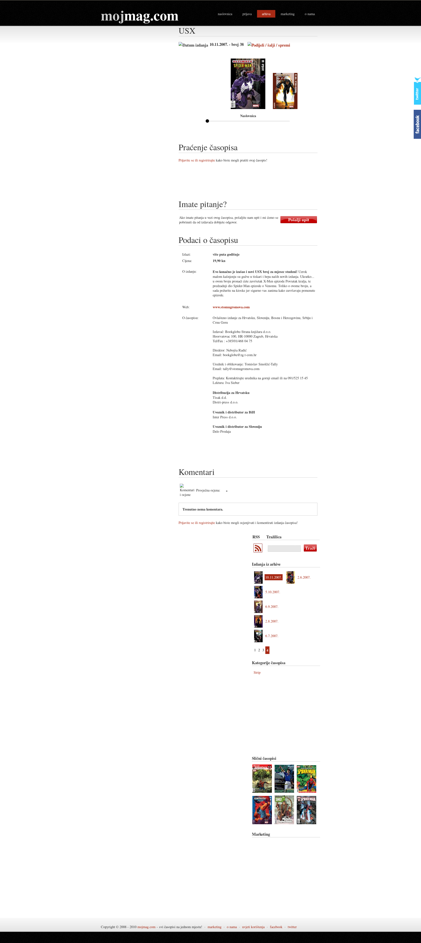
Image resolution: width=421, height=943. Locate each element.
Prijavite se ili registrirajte (197, 160)
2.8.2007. (271, 621)
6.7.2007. (271, 635)
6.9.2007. (271, 606)
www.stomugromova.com (231, 307)
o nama (310, 13)
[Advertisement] (267, 183)
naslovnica (225, 13)
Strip (257, 672)
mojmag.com (146, 926)
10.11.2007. (273, 577)
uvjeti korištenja (253, 926)
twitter (292, 926)
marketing (288, 13)
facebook (276, 926)
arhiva (266, 13)
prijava (247, 13)
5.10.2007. (272, 592)
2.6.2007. (304, 577)
